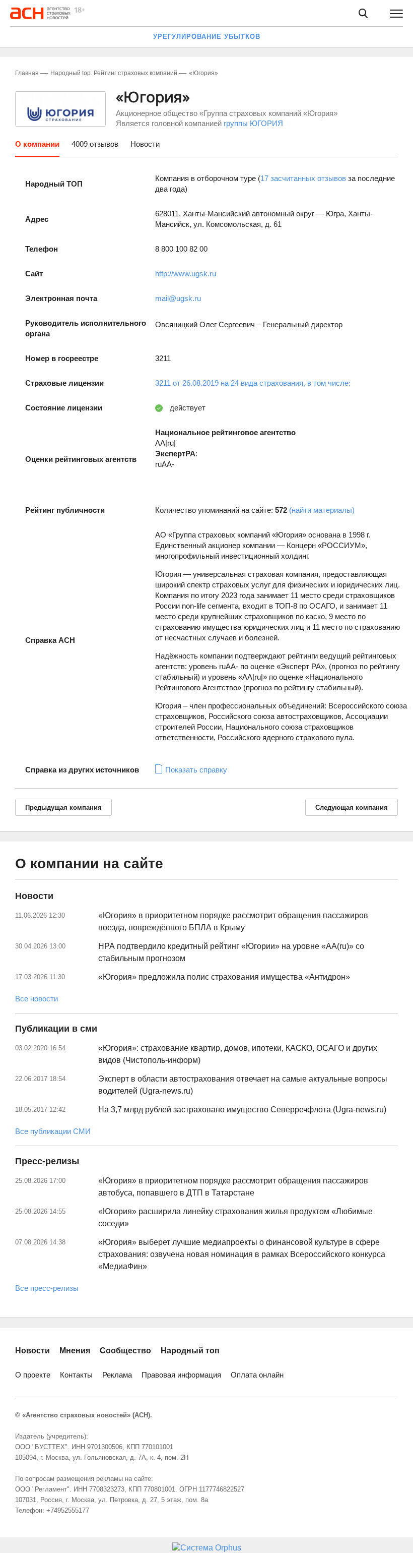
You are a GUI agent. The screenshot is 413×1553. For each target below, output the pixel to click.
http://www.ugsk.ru (185, 273)
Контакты (76, 1374)
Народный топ (190, 1350)
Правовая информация (181, 1374)
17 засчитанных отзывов (303, 178)
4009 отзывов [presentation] (95, 144)
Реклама (117, 1374)
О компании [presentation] (37, 144)
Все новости (36, 998)
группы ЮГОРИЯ (253, 123)
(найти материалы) (322, 510)
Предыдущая (63, 807)
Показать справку (196, 769)
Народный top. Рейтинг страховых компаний (113, 73)
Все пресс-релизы (47, 1288)
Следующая (351, 807)
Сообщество (125, 1350)
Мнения (74, 1350)
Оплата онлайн (257, 1374)
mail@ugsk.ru (178, 298)
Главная (27, 73)
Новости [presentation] (145, 144)
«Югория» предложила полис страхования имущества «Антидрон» (224, 977)
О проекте (32, 1374)
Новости (32, 1350)
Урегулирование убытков (206, 36)
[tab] (37, 148)
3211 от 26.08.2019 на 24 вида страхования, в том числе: (253, 383)
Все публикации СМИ (53, 1131)
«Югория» (203, 73)
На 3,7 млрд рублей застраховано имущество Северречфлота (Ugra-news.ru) (242, 1109)
